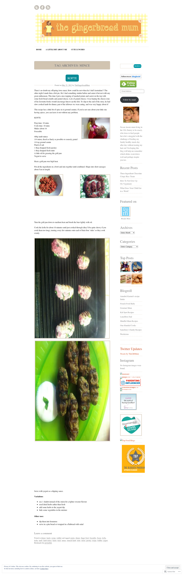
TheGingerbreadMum (82, 85)
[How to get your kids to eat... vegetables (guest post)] (125, 267)
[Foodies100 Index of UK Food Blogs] (130, 387)
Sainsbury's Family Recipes (131, 329)
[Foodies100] (125, 389)
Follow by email (129, 99)
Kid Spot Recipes (127, 312)
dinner (43, 538)
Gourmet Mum (126, 308)
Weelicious (124, 334)
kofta (104, 538)
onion (83, 540)
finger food (85, 538)
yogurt (105, 540)
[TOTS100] (130, 385)
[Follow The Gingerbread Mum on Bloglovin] (131, 77)
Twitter (36, 7)
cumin (72, 538)
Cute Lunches (78, 49)
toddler (59, 538)
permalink (48, 543)
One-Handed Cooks (128, 325)
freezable (93, 538)
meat (59, 540)
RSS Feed (47, 7)
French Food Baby (127, 303)
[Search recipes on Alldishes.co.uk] (127, 440)
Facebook (42, 7)
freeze (99, 538)
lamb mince (47, 540)
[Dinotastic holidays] (136, 267)
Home (39, 49)
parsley (88, 540)
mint (78, 540)
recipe (53, 538)
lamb (40, 540)
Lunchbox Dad (126, 316)
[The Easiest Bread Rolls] (136, 279)
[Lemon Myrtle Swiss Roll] (125, 278)
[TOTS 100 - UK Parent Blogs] (130, 376)
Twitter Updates (131, 348)
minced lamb (71, 540)
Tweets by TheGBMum (129, 353)
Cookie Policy (44, 569)
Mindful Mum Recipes (129, 321)
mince (64, 540)
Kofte (72, 78)
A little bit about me (56, 49)
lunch (48, 538)
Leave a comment (43, 533)
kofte (36, 540)
